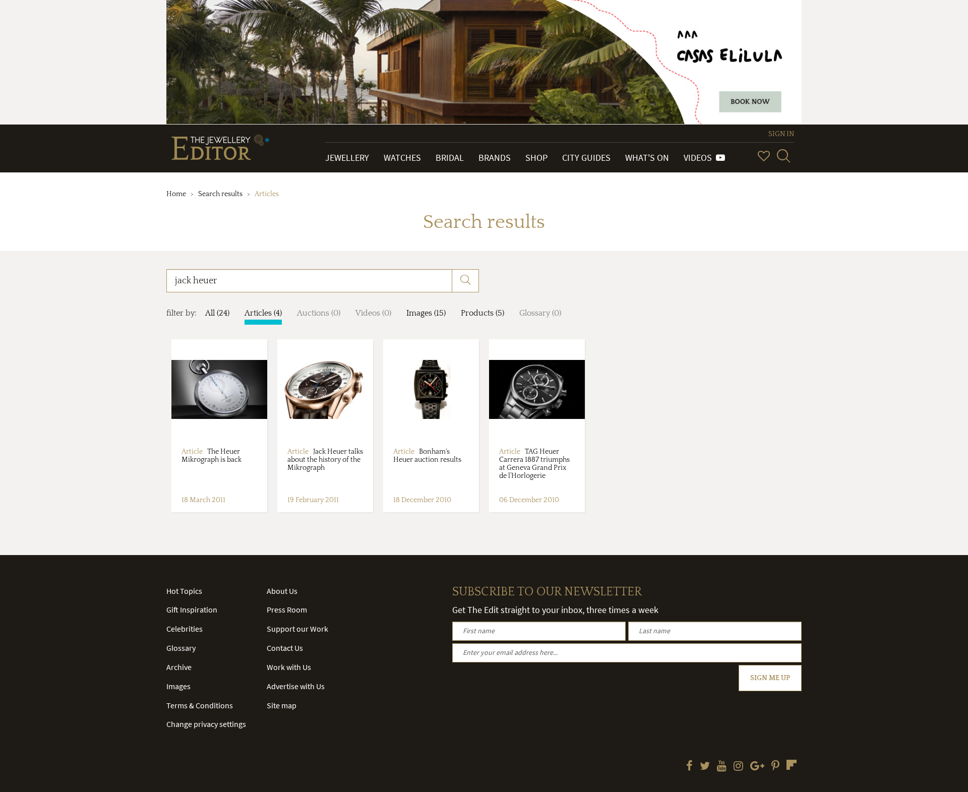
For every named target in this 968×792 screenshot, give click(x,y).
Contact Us (285, 648)
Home (176, 194)
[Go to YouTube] (722, 766)
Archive (179, 667)
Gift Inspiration (191, 609)
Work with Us (289, 667)
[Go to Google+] (757, 766)
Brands (494, 157)
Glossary (181, 648)
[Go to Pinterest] (775, 766)
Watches (402, 157)
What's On (647, 157)
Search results (220, 194)
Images (178, 686)
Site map (281, 705)
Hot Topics (184, 591)
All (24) (217, 313)
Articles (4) (263, 313)
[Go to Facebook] (689, 766)
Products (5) (482, 313)
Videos (700, 157)
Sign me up (770, 678)
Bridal (450, 157)
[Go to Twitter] (705, 766)
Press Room (287, 609)
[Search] (783, 155)
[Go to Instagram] (738, 766)
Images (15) (426, 313)
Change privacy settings (206, 724)
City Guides (586, 157)
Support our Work (297, 629)
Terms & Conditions (199, 705)
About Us (282, 591)
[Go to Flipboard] (791, 765)
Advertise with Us (296, 686)
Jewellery (347, 157)
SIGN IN (781, 134)
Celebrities (184, 629)
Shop (536, 157)
